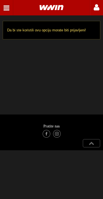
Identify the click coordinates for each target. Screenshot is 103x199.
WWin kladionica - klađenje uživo (6, 7)
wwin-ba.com (51, 7)
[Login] (96, 7)
